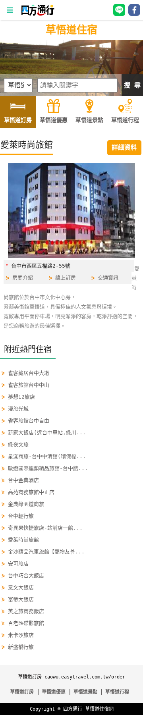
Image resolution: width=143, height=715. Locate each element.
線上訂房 (65, 278)
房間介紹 (22, 278)
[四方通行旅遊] (37, 14)
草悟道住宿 (71, 30)
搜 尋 (132, 85)
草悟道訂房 (22, 692)
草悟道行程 (117, 692)
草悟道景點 (85, 692)
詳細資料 (124, 147)
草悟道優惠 (54, 692)
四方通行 (72, 709)
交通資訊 (108, 278)
